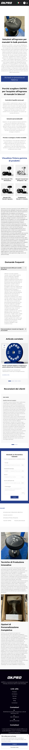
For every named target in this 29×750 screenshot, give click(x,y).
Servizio (14, 696)
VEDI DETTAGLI (7, 171)
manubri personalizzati (19, 520)
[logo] (14, 677)
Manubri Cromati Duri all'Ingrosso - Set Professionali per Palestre (22, 179)
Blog (14, 700)
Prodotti (14, 691)
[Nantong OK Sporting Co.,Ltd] (6, 2)
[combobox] (7, 471)
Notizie (14, 698)
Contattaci (14, 702)
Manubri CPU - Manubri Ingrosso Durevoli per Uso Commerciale (7, 198)
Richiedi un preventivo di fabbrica (15, 79)
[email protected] (14, 720)
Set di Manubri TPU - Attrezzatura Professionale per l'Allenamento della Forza (7, 179)
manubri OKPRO (7, 520)
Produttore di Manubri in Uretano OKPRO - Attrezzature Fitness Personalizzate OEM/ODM (22, 198)
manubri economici (8, 515)
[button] (13, 444)
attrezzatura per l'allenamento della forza (13, 512)
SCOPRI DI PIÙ (5, 375)
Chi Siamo (14, 694)
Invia (14, 497)
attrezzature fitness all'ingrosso (10, 517)
